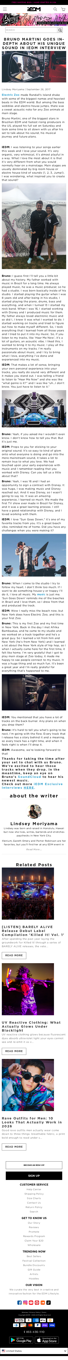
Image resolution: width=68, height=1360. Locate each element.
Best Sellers (34, 1256)
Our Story (34, 1223)
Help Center (34, 1189)
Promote (34, 1231)
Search (34, 1211)
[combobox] (34, 1351)
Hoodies (34, 1278)
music (41, 594)
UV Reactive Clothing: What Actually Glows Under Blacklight (31, 1026)
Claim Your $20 (34, 1240)
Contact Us (34, 1202)
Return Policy (34, 1207)
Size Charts (34, 1198)
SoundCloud (30, 777)
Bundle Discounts (34, 1265)
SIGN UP (34, 1175)
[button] (5, 9)
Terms (44, 1312)
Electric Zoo (11, 95)
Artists (34, 1274)
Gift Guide (34, 1269)
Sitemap (25, 1312)
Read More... (34, 849)
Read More (14, 955)
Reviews (34, 1227)
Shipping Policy (34, 1193)
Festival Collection (34, 1260)
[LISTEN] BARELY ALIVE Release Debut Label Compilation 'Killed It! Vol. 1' (33, 931)
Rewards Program (34, 1236)
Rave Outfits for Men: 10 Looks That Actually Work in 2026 (32, 1122)
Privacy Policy (34, 1312)
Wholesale (34, 1245)
